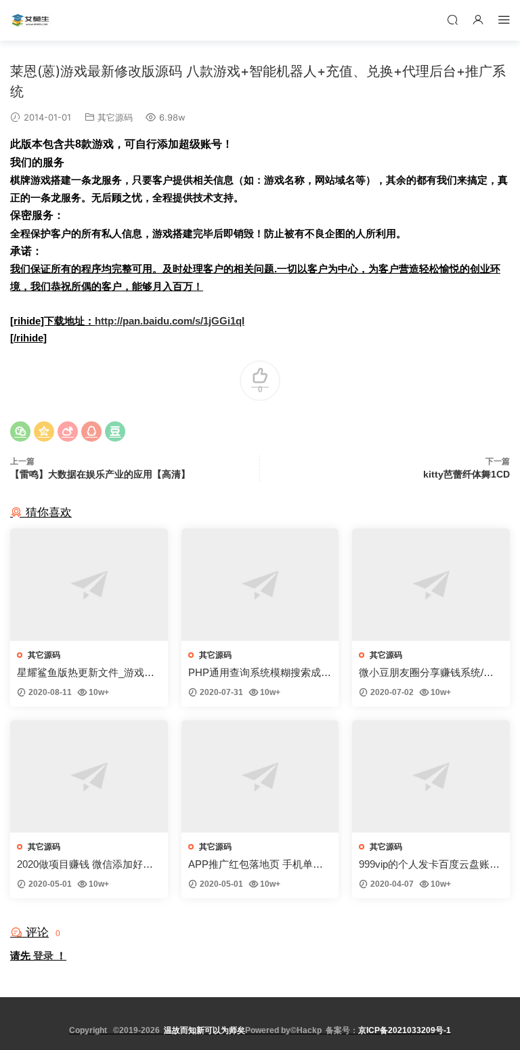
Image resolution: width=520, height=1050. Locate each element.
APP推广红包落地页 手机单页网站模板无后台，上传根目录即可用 (259, 864)
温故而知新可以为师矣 (204, 1030)
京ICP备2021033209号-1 (404, 1030)
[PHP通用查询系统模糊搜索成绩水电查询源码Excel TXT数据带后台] (260, 584)
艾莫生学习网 (30, 20)
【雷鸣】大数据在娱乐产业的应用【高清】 (100, 474)
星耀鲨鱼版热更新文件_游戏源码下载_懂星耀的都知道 (85, 673)
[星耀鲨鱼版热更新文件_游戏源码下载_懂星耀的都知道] (89, 584)
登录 (43, 955)
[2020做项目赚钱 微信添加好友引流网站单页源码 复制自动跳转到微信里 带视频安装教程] (89, 776)
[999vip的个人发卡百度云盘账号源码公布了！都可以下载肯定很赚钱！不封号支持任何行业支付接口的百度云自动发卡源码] (431, 776)
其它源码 (115, 117)
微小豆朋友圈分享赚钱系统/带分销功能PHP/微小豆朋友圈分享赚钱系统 (426, 673)
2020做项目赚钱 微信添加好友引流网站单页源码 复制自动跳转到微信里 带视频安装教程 (85, 864)
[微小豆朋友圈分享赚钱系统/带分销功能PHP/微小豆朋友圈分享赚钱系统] (431, 584)
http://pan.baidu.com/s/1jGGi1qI (169, 321)
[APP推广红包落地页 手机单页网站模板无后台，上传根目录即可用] (260, 776)
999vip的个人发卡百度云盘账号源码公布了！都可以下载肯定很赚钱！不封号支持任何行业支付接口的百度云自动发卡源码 (430, 864)
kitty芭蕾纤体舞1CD (466, 474)
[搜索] (452, 19)
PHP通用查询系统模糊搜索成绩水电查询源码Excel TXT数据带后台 (259, 673)
